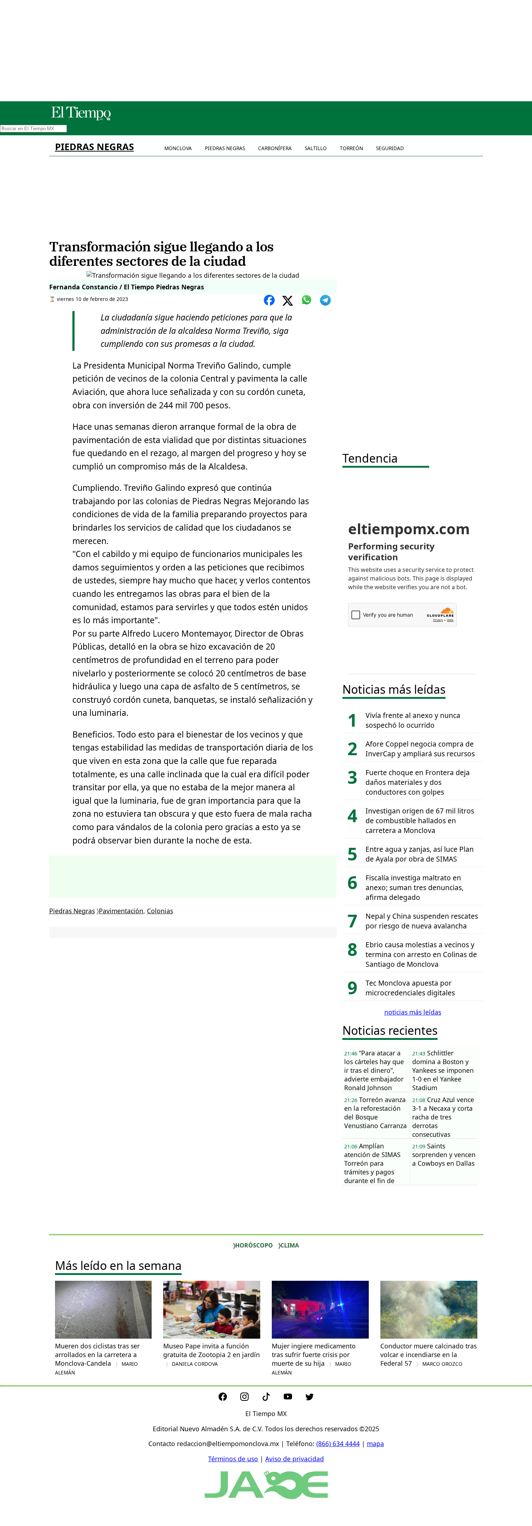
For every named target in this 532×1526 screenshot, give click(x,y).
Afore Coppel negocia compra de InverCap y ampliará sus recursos (420, 748)
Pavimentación (121, 910)
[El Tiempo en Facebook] (228, 1398)
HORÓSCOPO (254, 1245)
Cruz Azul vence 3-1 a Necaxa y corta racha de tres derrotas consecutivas (443, 1117)
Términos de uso (233, 1458)
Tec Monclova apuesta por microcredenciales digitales (410, 988)
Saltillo (316, 148)
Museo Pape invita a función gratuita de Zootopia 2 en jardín (211, 1354)
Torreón (351, 148)
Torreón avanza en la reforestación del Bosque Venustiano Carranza (375, 1112)
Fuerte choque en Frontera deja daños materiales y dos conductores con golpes (418, 782)
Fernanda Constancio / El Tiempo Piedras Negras (126, 286)
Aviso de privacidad (294, 1458)
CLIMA (289, 1245)
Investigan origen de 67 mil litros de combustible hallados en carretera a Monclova (420, 820)
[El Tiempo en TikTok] (272, 1398)
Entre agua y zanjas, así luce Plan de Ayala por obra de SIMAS (420, 854)
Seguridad (390, 148)
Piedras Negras (94, 146)
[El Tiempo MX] (80, 119)
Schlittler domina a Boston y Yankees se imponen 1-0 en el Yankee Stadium (443, 1070)
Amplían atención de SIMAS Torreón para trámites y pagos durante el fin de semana (372, 1163)
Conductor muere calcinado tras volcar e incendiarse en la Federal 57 (428, 1355)
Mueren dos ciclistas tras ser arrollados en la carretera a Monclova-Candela (97, 1359)
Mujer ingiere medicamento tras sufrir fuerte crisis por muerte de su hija (314, 1359)
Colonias (160, 910)
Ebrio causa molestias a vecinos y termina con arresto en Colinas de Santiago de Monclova (421, 954)
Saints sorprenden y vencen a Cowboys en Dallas (444, 1155)
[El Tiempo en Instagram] (250, 1398)
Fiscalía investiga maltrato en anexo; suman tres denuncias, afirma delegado (415, 887)
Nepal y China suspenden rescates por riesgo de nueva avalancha (422, 921)
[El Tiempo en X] (309, 1398)
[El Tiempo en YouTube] (294, 1398)
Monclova (178, 148)
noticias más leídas (412, 1012)
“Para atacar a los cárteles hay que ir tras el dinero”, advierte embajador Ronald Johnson (374, 1070)
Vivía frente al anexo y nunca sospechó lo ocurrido (413, 720)
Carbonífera (275, 148)
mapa (375, 1443)
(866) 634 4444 (338, 1443)
